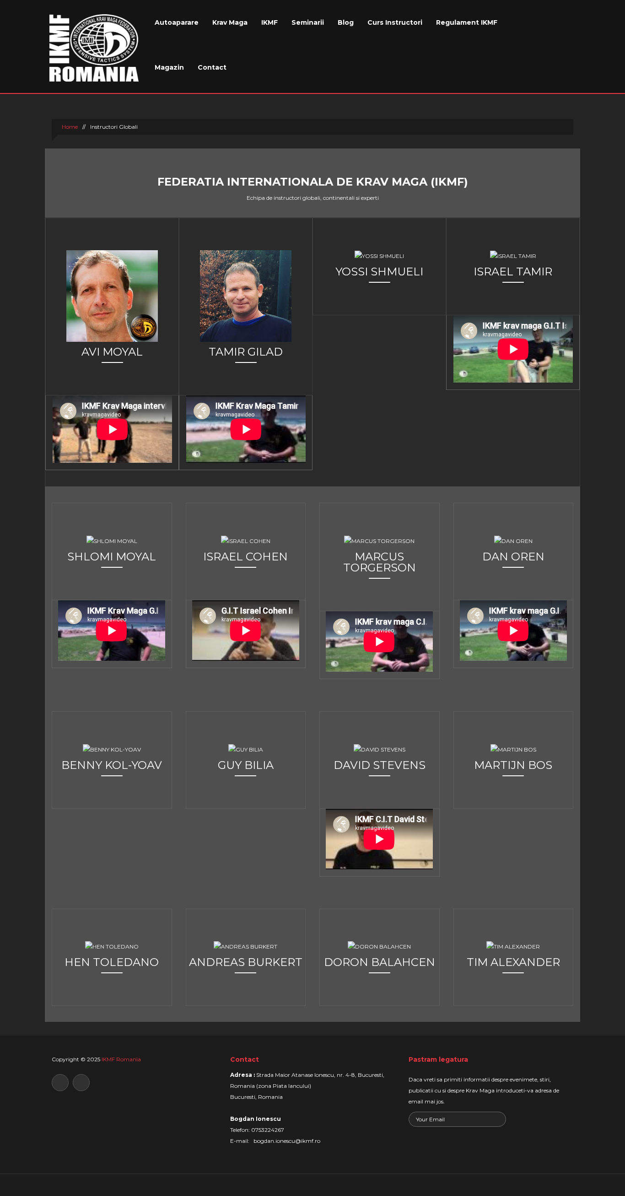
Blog (346, 22)
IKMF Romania (121, 1059)
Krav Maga (230, 22)
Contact (212, 67)
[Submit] (498, 1120)
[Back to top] (312, 1184)
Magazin (169, 67)
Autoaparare (177, 22)
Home (69, 126)
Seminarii (307, 22)
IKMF (269, 22)
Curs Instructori (394, 22)
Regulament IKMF (466, 22)
